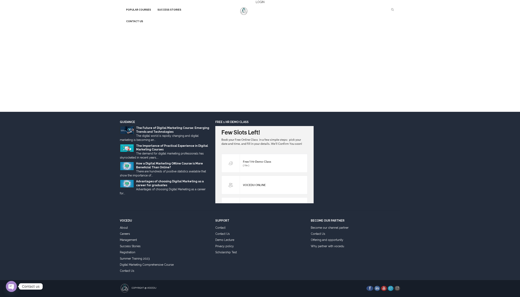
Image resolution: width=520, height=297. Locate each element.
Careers (125, 233)
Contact (220, 227)
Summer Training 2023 (135, 258)
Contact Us (127, 270)
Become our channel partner (330, 227)
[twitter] (390, 288)
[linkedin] (377, 288)
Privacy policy (224, 246)
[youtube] (384, 288)
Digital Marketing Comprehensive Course (147, 264)
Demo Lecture (224, 240)
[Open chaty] (11, 286)
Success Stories (130, 246)
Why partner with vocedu (327, 246)
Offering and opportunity (327, 240)
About (124, 227)
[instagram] (397, 288)
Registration (127, 252)
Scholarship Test (226, 252)
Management (128, 240)
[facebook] (369, 288)
